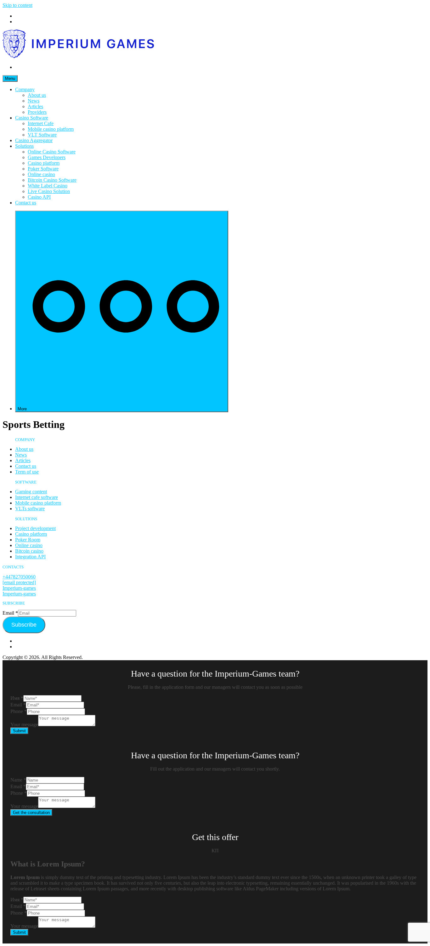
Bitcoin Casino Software (52, 180)
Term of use (27, 471)
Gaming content (31, 491)
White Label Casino (47, 185)
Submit (19, 730)
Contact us (25, 202)
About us (37, 95)
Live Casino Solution (49, 191)
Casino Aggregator (34, 140)
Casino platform (43, 163)
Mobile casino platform (51, 129)
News (33, 100)
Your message (24, 724)
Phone (18, 711)
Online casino (41, 174)
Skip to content (17, 5)
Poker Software (43, 168)
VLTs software (30, 508)
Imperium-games (19, 588)
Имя (16, 698)
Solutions (24, 146)
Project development (35, 528)
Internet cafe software (36, 497)
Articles (35, 106)
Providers (37, 112)
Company (25, 89)
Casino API (39, 197)
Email (10, 613)
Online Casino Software (52, 151)
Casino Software (31, 117)
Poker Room (27, 539)
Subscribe (24, 625)
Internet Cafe (41, 123)
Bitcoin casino (29, 551)
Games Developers (46, 157)
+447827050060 (19, 576)
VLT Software (42, 134)
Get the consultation (31, 812)
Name (18, 780)
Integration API (30, 556)
